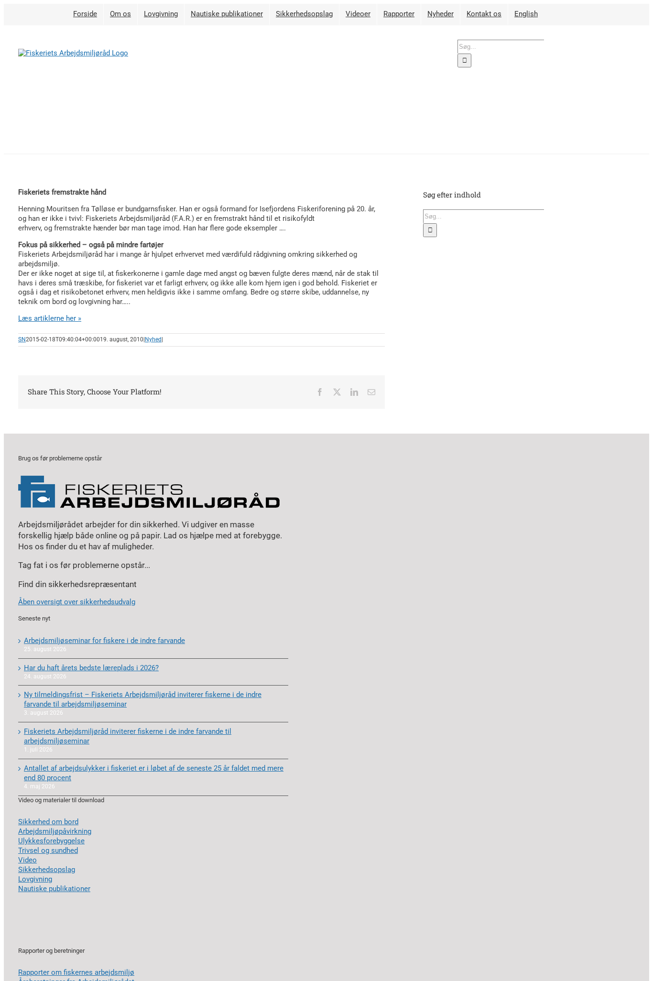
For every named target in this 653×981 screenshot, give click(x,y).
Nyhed (153, 339)
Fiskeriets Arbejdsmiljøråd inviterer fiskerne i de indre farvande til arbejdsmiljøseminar (127, 736)
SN (22, 339)
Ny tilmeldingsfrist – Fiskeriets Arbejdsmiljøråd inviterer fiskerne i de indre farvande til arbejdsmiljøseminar (142, 699)
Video (27, 860)
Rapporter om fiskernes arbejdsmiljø (76, 972)
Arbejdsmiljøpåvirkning (54, 831)
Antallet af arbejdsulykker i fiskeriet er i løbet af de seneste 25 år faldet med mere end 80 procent (153, 773)
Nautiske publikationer (54, 888)
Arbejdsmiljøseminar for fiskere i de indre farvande (104, 640)
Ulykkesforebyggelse (51, 841)
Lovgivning (35, 879)
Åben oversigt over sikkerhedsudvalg (76, 602)
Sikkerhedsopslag (46, 869)
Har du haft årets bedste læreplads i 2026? (91, 668)
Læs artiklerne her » (49, 318)
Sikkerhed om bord (48, 822)
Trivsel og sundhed (48, 850)
